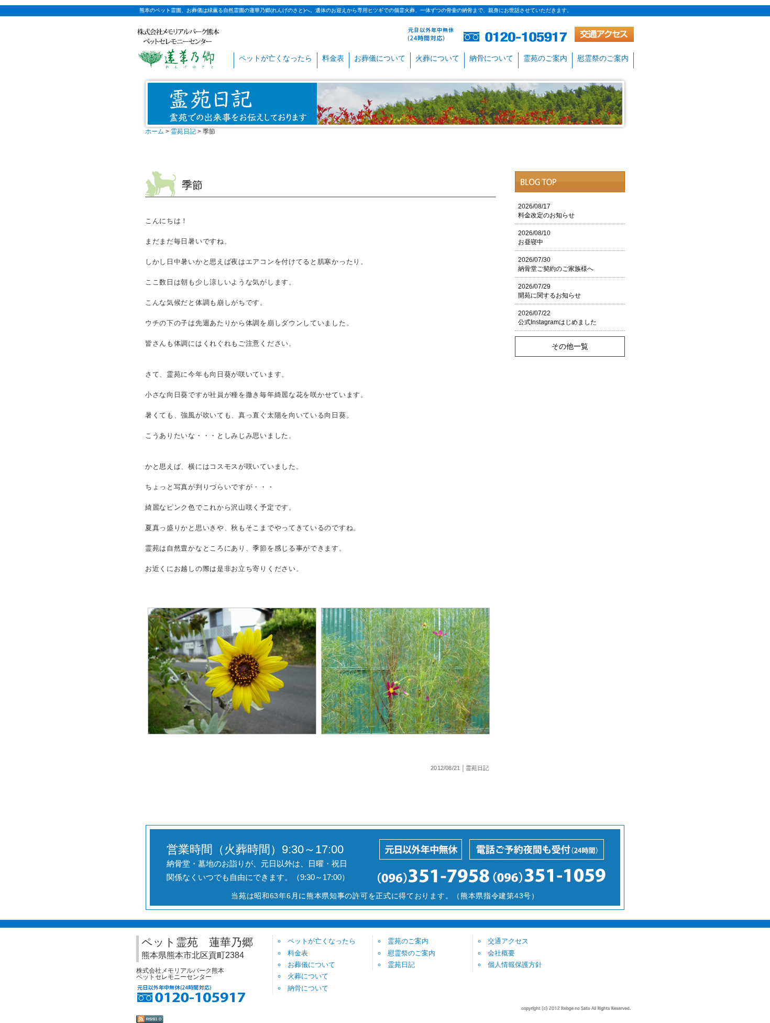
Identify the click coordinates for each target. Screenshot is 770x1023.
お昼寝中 (534, 237)
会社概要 (501, 953)
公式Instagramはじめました (557, 318)
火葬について (437, 58)
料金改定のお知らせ (546, 211)
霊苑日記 (183, 131)
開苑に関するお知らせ (549, 291)
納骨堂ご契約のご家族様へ (555, 264)
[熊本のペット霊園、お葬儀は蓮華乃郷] (178, 48)
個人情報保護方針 (515, 965)
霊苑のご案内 (545, 58)
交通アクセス (508, 941)
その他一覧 (570, 346)
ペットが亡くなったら (275, 58)
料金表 (333, 58)
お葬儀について (379, 58)
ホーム (154, 131)
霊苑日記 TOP (570, 181)
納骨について (491, 58)
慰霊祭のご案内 (603, 58)
